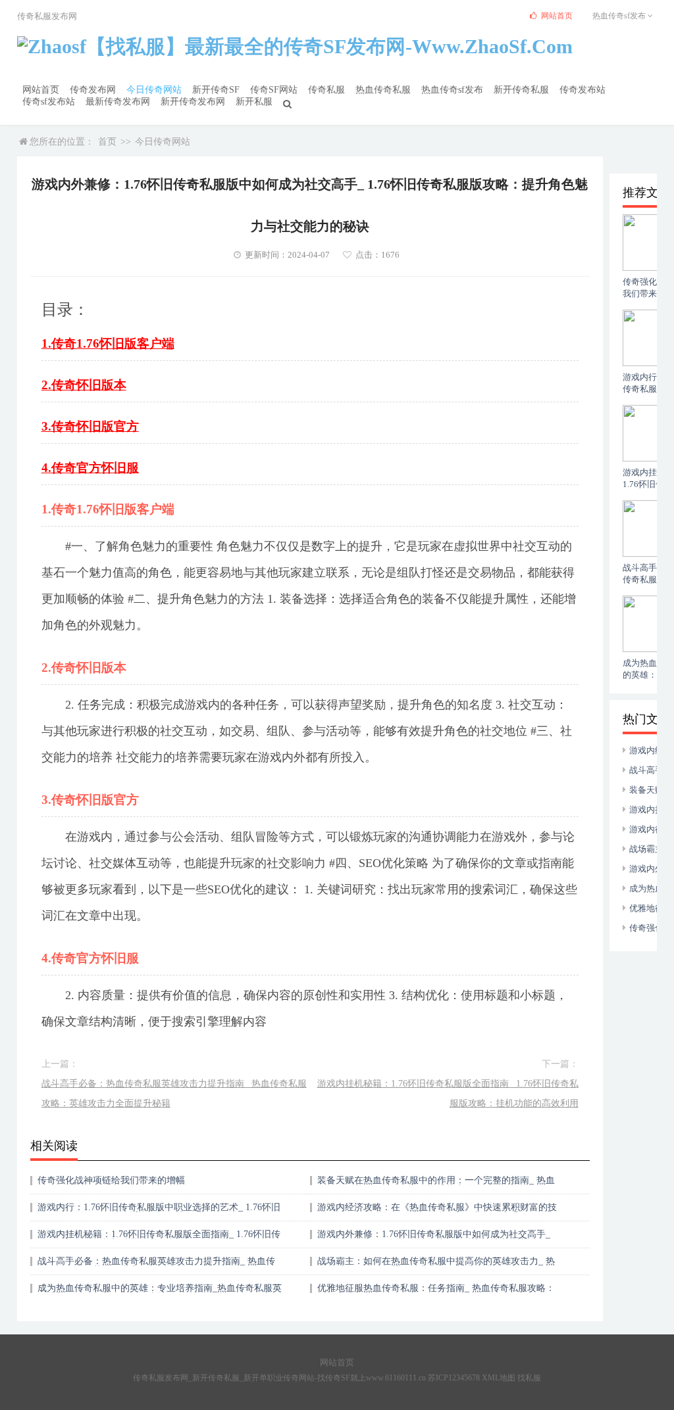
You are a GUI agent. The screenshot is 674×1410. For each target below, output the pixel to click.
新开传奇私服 (521, 90)
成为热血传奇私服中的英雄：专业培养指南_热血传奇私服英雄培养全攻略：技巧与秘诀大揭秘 (160, 1292)
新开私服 (254, 101)
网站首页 (40, 90)
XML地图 (498, 1377)
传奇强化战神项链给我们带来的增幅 (111, 1180)
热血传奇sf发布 (452, 90)
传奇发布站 (582, 90)
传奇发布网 (93, 90)
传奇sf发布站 (48, 101)
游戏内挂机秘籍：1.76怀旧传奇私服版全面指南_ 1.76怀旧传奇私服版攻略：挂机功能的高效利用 (448, 1093)
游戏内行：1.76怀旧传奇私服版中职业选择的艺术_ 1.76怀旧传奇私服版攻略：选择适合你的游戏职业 (159, 1211)
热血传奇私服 (383, 90)
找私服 (529, 1377)
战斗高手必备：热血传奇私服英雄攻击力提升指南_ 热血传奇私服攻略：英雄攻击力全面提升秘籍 (174, 1093)
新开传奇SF (216, 90)
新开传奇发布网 (193, 101)
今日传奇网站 (154, 90)
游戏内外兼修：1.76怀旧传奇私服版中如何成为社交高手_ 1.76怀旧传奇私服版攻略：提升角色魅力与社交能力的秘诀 (436, 1238)
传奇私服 (326, 90)
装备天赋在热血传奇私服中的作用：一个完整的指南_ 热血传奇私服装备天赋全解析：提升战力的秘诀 (436, 1184)
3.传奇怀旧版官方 (90, 426)
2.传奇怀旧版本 (83, 385)
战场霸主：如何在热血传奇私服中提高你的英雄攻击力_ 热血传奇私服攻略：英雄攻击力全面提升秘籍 (436, 1265)
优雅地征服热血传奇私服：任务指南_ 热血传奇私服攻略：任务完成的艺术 (436, 1292)
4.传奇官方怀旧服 (90, 468)
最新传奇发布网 (118, 101)
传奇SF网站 (274, 90)
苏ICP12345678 (454, 1377)
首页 (107, 142)
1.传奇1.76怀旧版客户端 (107, 343)
